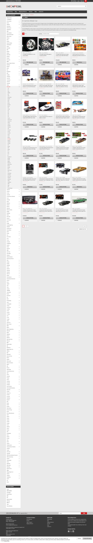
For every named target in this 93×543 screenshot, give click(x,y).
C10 (8, 107)
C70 (8, 116)
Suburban (9, 179)
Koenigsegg (9, 300)
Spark (8, 489)
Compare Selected (82, 229)
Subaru (8, 436)
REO (7, 401)
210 (8, 89)
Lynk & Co (8, 322)
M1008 (9, 158)
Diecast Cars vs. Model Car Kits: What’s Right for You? (77, 520)
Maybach (8, 334)
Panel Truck (9, 170)
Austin (8, 41)
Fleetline (9, 141)
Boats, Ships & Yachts (11, 63)
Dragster (8, 226)
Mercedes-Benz (10, 339)
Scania (8, 421)
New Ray (57, 177)
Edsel (8, 231)
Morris (8, 357)
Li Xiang (8, 314)
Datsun (8, 206)
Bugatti (8, 66)
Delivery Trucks (9, 209)
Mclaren (8, 337)
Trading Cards (9, 445)
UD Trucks (8, 451)
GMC (8, 250)
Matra (8, 332)
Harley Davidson (10, 256)
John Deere (9, 292)
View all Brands (9, 506)
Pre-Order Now (30, 62)
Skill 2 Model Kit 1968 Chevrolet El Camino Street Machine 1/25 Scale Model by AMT (62, 86)
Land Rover (9, 307)
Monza (9, 165)
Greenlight (9, 492)
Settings (79, 538)
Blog (16, 11)
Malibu (9, 161)
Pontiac (8, 394)
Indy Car (8, 273)
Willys (8, 470)
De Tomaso (9, 220)
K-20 (8, 152)
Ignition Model (9, 499)
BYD (7, 73)
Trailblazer (9, 182)
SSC (7, 431)
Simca (8, 428)
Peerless (8, 381)
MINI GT (8, 502)
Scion (8, 425)
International (9, 277)
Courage (8, 199)
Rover (8, 411)
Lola (7, 315)
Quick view (30, 50)
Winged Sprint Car (10, 472)
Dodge (8, 223)
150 (8, 88)
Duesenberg (9, 230)
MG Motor (9, 347)
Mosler (8, 359)
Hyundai (8, 272)
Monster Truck (9, 356)
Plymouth (8, 389)
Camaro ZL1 (10, 121)
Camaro (9, 118)
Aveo (8, 101)
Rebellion (8, 398)
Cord (8, 198)
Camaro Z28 (10, 119)
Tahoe (9, 180)
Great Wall (9, 253)
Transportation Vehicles (11, 446)
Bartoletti (8, 54)
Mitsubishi (9, 354)
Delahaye (8, 213)
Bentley (8, 56)
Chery (8, 85)
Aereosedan (9, 97)
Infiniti (8, 275)
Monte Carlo (10, 164)
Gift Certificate (73, 0)
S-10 (8, 171)
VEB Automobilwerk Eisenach (12, 455)
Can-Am (8, 78)
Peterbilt (8, 383)
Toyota (8, 443)
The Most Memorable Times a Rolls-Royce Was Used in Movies (77, 525)
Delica (8, 215)
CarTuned (73, 52)
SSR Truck (9, 176)
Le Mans (8, 309)
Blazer (9, 106)
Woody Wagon (10, 188)
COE (8, 128)
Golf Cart (8, 251)
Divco (8, 221)
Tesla (8, 441)
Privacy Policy (10, 11)
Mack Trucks (9, 324)
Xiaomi (8, 473)
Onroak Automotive (10, 371)
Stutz (8, 435)
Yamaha (8, 475)
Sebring (8, 426)
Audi (7, 39)
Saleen (8, 416)
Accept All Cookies (87, 538)
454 (8, 94)
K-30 (8, 153)
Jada (8, 504)
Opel (7, 372)
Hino (7, 260)
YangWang (9, 477)
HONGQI (8, 265)
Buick (8, 68)
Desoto (8, 218)
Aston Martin (9, 33)
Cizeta (8, 193)
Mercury (8, 340)
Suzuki (8, 438)
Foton (8, 240)
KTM (7, 299)
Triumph (8, 448)
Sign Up (82, 0)
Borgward (8, 71)
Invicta (8, 280)
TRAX (8, 183)
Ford (7, 238)
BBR (7, 496)
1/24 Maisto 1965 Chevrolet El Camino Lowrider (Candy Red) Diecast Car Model (78, 149)
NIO (7, 366)
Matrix (24, 208)
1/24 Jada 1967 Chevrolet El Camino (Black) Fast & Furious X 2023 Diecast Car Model (45, 211)
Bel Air (9, 103)
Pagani (8, 377)
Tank (7, 440)
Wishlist (28, 520)
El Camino (9, 138)
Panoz (8, 379)
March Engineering (10, 329)
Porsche (8, 396)
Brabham (8, 64)
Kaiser (8, 293)
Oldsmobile (9, 369)
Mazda (8, 335)
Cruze (9, 134)
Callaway (8, 76)
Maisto (57, 146)
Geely (8, 246)
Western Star (9, 468)
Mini (7, 352)
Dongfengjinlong (10, 225)
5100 (8, 95)
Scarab (8, 423)
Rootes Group (9, 409)
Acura (8, 22)
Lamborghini (9, 304)
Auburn (8, 38)
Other (8, 482)
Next (85, 226)
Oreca (8, 374)
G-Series (9, 143)
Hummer (8, 270)
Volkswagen (9, 460)
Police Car (9, 393)
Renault (8, 399)
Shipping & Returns (23, 11)
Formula (8, 241)
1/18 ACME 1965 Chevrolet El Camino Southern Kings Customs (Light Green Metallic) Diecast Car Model (78, 211)
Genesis (8, 248)
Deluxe (9, 137)
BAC (7, 49)
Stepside (9, 177)
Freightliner (9, 243)
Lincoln (8, 312)
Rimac (8, 403)
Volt (8, 186)
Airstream (8, 26)
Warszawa (9, 465)
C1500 (9, 109)
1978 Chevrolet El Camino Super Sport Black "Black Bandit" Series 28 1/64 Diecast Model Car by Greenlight (29, 180)
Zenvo (8, 478)
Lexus (8, 310)
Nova (8, 168)
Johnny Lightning (75, 84)
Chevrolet (8, 86)
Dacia (8, 201)
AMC (8, 31)
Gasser (9, 146)
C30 (8, 112)
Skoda (8, 430)
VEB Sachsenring (10, 456)
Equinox (9, 140)
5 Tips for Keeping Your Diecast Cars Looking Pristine (77, 519)
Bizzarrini (8, 59)
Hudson (8, 268)
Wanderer (8, 463)
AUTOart (8, 501)
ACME (24, 52)
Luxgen (8, 319)
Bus (7, 70)
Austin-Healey (9, 43)
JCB (7, 285)
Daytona (8, 208)
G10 (8, 144)
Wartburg (8, 467)
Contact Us (41, 11)
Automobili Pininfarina (11, 388)
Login (78, 0)
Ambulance (9, 29)
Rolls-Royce (9, 408)
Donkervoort (9, 228)
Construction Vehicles (11, 196)
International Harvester (11, 278)
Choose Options (29, 93)
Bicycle (8, 58)
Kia (7, 297)
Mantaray (9, 162)
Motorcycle (9, 361)
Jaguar (8, 283)
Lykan (8, 320)
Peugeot (8, 384)
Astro (8, 100)
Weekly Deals (9, 17)
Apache (9, 98)
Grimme (8, 255)
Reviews (30, 11)
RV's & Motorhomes (10, 413)
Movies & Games (10, 362)
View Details (79, 62)
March (8, 327)
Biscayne (9, 104)
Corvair (9, 131)
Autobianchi (9, 44)
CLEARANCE (9, 19)
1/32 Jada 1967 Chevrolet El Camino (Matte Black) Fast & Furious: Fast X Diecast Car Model (62, 211)
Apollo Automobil (10, 34)
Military (8, 351)
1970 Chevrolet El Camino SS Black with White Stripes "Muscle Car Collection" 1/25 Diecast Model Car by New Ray (63, 180)
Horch (8, 267)
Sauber (8, 420)
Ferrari (8, 233)
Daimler (8, 204)
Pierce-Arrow (9, 386)
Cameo (9, 122)
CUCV (9, 135)
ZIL (7, 480)
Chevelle (9, 125)
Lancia (8, 305)
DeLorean (8, 216)
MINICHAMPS (9, 490)
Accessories (9, 21)
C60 (8, 113)
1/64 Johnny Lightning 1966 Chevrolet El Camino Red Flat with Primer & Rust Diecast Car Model (30, 118)
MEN (7, 342)
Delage (8, 211)
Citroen (8, 191)
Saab (8, 414)
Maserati (8, 330)
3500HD (9, 92)
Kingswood (9, 156)
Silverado (9, 174)
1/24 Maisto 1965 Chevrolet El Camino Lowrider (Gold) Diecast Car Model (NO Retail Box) (79, 180)
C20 (8, 110)
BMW (8, 61)
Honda (8, 263)
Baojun (8, 51)
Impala (9, 149)
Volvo (8, 461)
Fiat (7, 235)
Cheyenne (9, 127)
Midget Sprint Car (10, 349)
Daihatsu (8, 203)
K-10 (8, 150)
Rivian (8, 404)
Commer (8, 194)
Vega (8, 185)
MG (7, 346)
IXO (7, 497)
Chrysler (8, 189)
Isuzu (8, 282)
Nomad (9, 167)
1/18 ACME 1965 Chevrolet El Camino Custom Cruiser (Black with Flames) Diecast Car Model (62, 55)
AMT (56, 84)
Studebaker (9, 433)
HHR (8, 147)
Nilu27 (8, 364)
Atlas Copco (9, 36)
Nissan (8, 367)
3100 (8, 91)
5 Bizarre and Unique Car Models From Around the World (76, 523)
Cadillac (8, 75)
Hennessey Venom (10, 258)
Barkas (8, 53)
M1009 (9, 159)
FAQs (36, 11)
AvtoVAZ (8, 48)
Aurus (8, 46)
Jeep (8, 287)
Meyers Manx (9, 344)
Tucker (8, 450)
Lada (8, 302)
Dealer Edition (9, 494)
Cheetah (8, 83)
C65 (8, 115)
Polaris (8, 391)
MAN (8, 325)
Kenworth (8, 295)
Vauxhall (8, 453)
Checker (8, 81)
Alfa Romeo (9, 27)
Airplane (8, 24)
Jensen (8, 288)
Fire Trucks (9, 236)
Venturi (8, 458)
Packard (8, 376)
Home (23, 14)
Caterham (8, 80)
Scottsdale (9, 173)
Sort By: (40, 33)
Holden (8, 262)
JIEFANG (8, 290)
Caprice (9, 124)
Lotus (8, 317)
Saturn (8, 418)
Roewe (8, 406)
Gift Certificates (29, 519)
